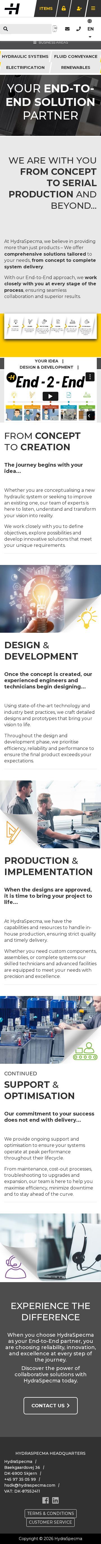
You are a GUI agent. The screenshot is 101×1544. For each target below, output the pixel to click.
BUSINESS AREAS (53, 42)
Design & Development (47, 367)
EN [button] (91, 29)
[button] (78, 29)
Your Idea (46, 361)
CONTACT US (48, 1405)
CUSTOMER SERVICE (50, 1522)
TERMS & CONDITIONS (50, 1513)
